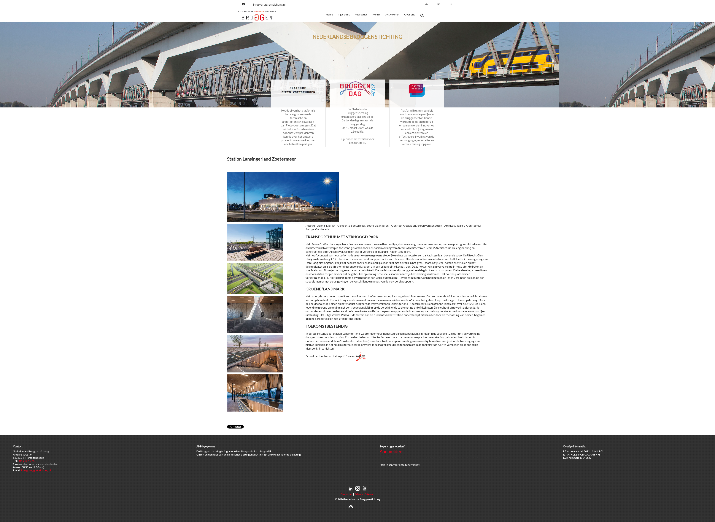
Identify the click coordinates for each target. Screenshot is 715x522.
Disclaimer (346, 494)
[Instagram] (439, 4)
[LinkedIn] (451, 4)
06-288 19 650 (27, 460)
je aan (389, 464)
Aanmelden (391, 451)
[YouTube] (426, 4)
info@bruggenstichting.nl (269, 4)
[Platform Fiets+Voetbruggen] (298, 90)
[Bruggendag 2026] (357, 89)
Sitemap (369, 494)
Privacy (359, 494)
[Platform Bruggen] (417, 90)
